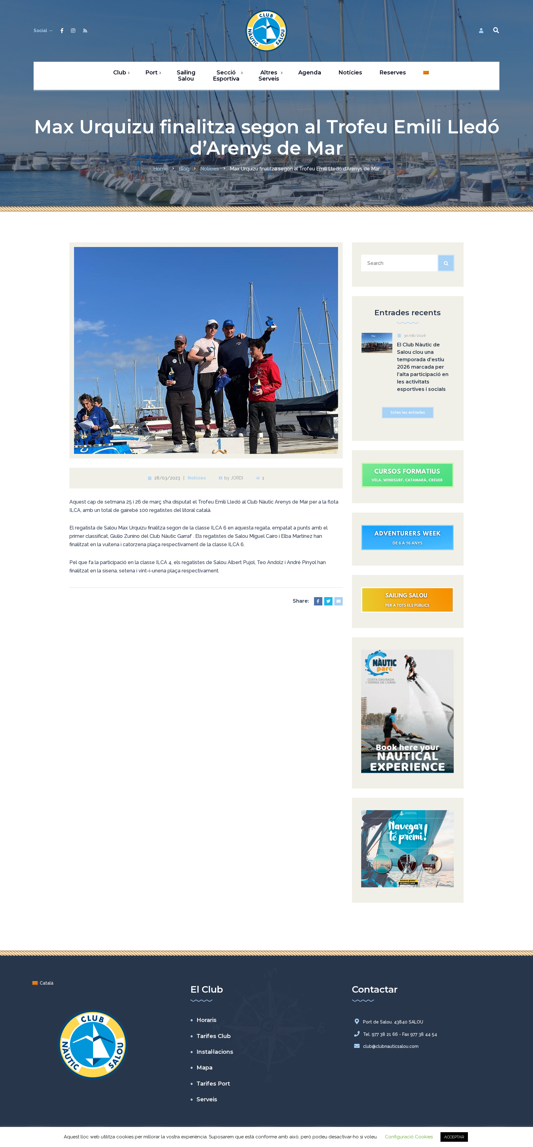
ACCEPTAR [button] (454, 1137)
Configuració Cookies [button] (409, 1137)
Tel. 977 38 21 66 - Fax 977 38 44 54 (400, 1034)
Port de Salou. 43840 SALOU (393, 1021)
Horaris (206, 1020)
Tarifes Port (213, 1083)
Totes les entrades (407, 412)
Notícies (197, 477)
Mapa (204, 1067)
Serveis (206, 1099)
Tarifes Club (213, 1036)
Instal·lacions (214, 1052)
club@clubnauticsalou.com (391, 1046)
